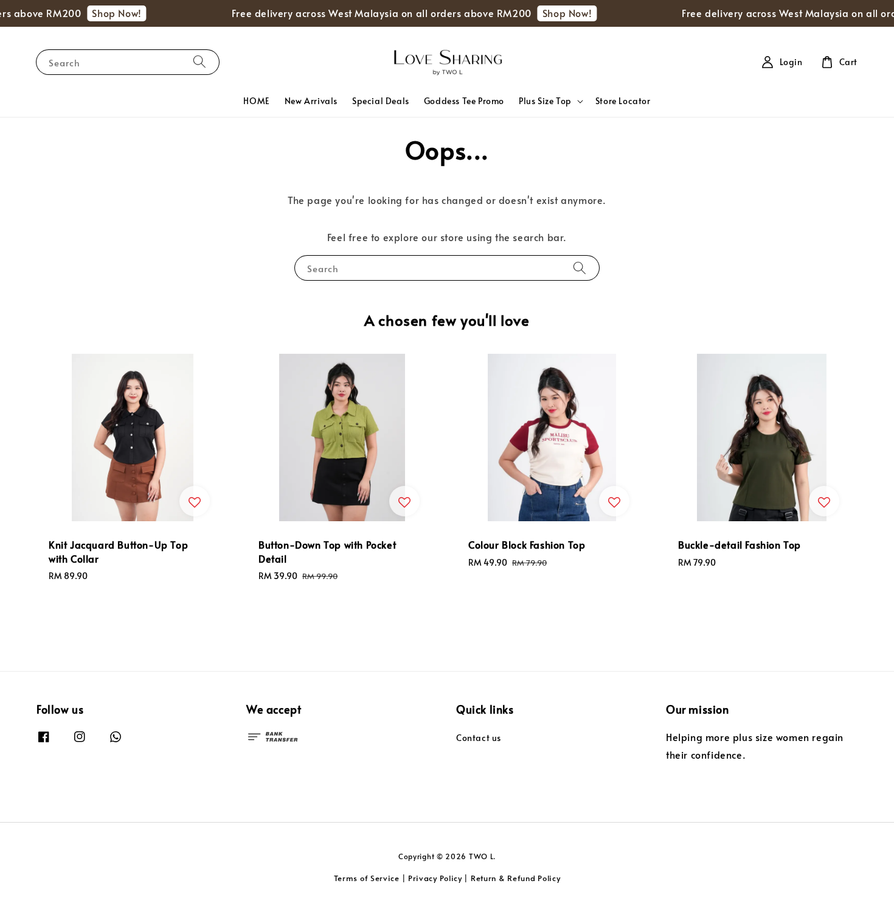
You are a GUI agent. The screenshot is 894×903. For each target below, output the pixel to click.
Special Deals (380, 101)
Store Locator (623, 101)
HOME (256, 101)
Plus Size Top (545, 101)
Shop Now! (107, 12)
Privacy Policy (435, 878)
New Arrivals (311, 101)
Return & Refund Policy (515, 878)
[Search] (199, 62)
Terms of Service (367, 878)
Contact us (478, 738)
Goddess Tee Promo (464, 101)
